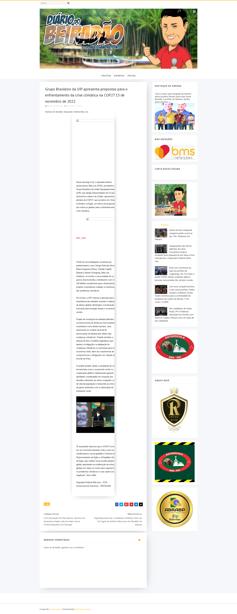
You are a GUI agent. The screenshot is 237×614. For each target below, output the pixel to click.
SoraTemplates (55, 609)
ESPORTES (119, 75)
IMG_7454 (81, 238)
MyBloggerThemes (83, 609)
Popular (165, 225)
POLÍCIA (132, 75)
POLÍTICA (106, 75)
